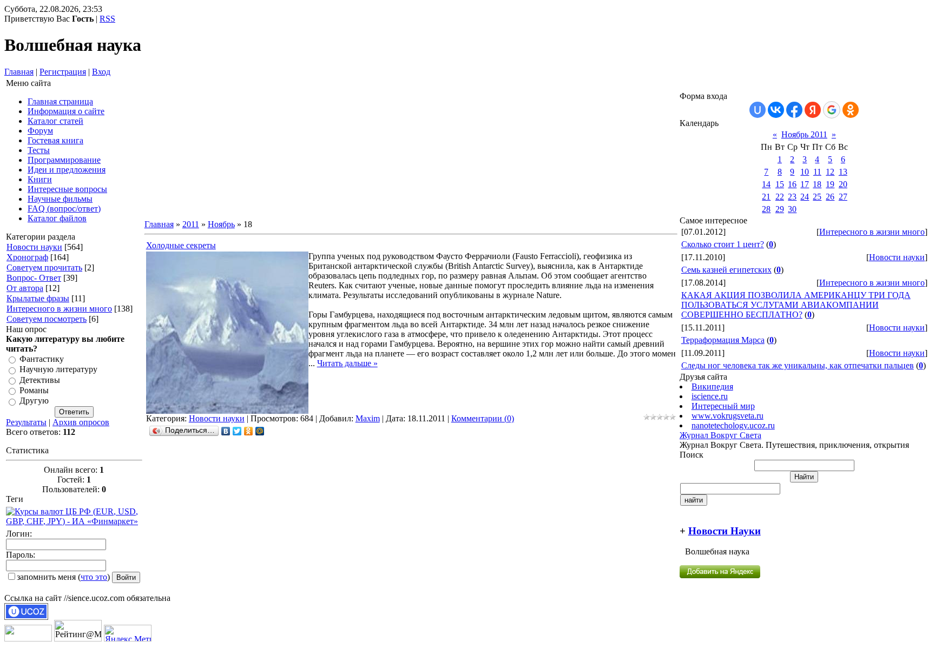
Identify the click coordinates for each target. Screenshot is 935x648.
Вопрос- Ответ (33, 277)
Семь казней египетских (726, 269)
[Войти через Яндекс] (813, 110)
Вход (101, 71)
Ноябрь (221, 224)
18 (817, 184)
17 (804, 184)
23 (792, 196)
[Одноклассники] (248, 431)
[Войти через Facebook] (794, 110)
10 (804, 171)
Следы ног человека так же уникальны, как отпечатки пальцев (797, 365)
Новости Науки (724, 531)
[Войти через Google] (831, 109)
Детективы (39, 380)
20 (843, 184)
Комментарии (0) (482, 418)
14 (766, 184)
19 (830, 184)
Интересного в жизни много (59, 308)
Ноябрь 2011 (804, 134)
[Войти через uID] (757, 110)
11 (817, 171)
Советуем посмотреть (46, 318)
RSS (107, 18)
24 (804, 196)
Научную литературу (58, 369)
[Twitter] (237, 431)
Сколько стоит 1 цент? (722, 244)
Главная (19, 71)
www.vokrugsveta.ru (727, 415)
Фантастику (41, 358)
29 (779, 209)
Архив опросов (80, 422)
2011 (190, 224)
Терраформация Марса (723, 340)
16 (792, 184)
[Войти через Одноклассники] (850, 110)
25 (817, 196)
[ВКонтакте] (226, 431)
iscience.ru (710, 396)
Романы (34, 390)
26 (830, 196)
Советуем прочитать (44, 267)
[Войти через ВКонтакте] (776, 110)
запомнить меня (46, 576)
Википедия (712, 386)
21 (766, 196)
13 (843, 171)
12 (830, 171)
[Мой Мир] (260, 431)
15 (779, 184)
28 (766, 209)
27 (843, 196)
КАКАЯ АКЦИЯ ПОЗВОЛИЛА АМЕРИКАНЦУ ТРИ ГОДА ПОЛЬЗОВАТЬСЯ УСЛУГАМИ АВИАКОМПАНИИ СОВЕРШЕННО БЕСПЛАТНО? (796, 304)
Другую (34, 401)
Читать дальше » (347, 363)
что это (94, 576)
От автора (24, 288)
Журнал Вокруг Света (720, 435)
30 (792, 209)
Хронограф (27, 257)
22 (779, 196)
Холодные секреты (181, 245)
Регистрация (62, 71)
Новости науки (34, 247)
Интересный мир (723, 406)
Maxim (367, 418)
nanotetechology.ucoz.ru (733, 425)
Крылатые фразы (37, 298)
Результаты (26, 422)
